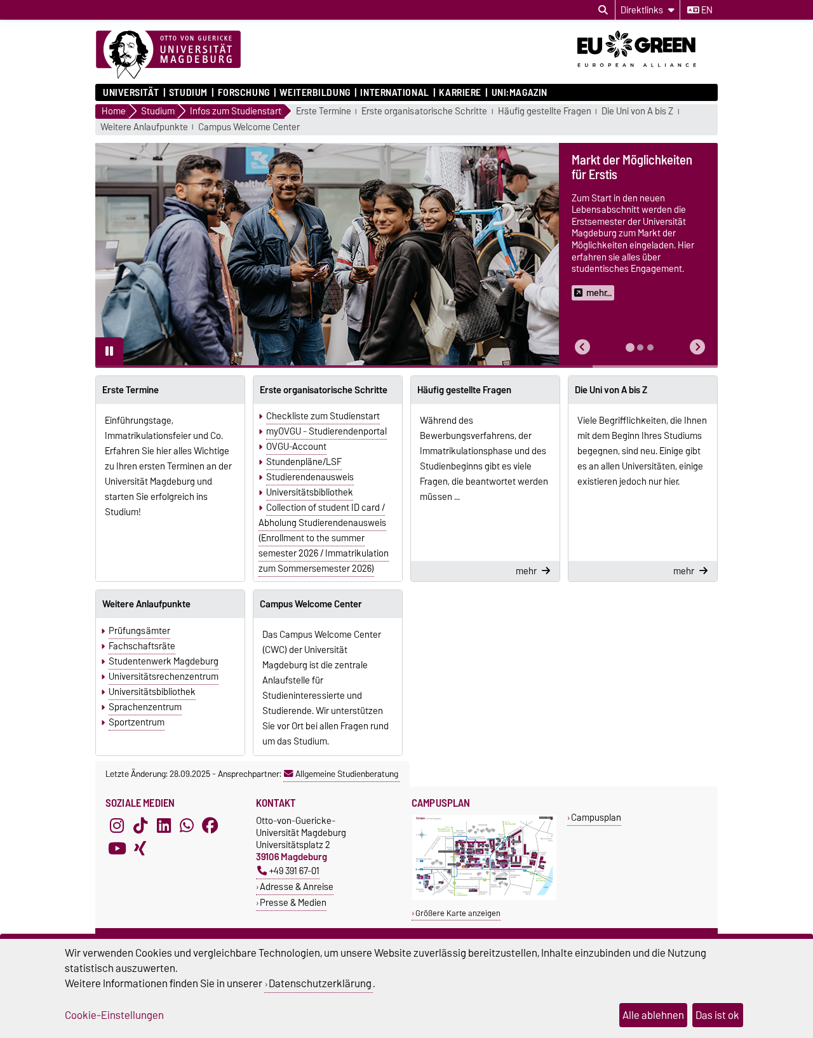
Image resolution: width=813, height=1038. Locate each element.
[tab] (630, 347)
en (706, 10)
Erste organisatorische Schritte (424, 111)
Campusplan (596, 817)
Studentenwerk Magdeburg (163, 661)
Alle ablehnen (653, 1015)
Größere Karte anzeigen (458, 913)
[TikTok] (140, 825)
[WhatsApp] (186, 825)
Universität (131, 92)
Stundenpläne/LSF (304, 461)
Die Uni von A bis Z (637, 111)
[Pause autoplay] (109, 351)
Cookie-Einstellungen (114, 1015)
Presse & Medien (293, 902)
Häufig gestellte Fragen (544, 111)
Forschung (243, 92)
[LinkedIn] (163, 825)
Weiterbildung (314, 92)
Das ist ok (717, 1015)
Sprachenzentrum (145, 707)
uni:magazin (520, 92)
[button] (582, 347)
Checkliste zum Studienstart (323, 416)
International (394, 92)
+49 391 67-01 (294, 871)
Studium (188, 92)
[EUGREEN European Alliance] (647, 71)
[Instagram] (116, 825)
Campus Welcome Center (249, 127)
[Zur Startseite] (168, 55)
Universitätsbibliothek (309, 492)
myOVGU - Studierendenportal (326, 431)
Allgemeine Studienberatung (346, 773)
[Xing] (140, 848)
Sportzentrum (137, 722)
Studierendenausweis (310, 477)
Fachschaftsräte (142, 646)
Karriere (460, 92)
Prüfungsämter (139, 630)
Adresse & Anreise (296, 886)
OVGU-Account (296, 446)
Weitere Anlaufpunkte (144, 127)
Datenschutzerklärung (320, 983)
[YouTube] (116, 848)
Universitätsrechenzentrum (163, 676)
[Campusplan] (484, 897)
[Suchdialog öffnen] (603, 10)
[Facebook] (210, 825)
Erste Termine (323, 111)
